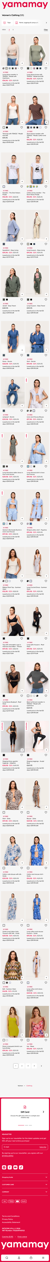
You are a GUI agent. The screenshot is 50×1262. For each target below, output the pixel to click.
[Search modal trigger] (6, 1257)
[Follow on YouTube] (15, 1167)
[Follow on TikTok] (21, 1167)
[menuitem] (6, 1257)
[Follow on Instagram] (4, 1167)
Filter (46, 30)
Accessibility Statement (11, 1222)
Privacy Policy (7, 1219)
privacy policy (7, 1156)
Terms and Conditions (10, 1216)
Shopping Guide (7, 1177)
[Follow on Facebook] (10, 1167)
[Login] (19, 1257)
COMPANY (5, 1192)
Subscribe (43, 1147)
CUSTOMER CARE (8, 1184)
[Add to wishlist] (21, 68)
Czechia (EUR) (7, 1237)
